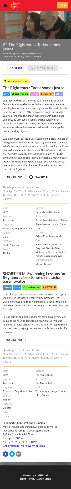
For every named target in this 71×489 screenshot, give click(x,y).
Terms (23, 479)
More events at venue (33, 445)
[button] (5, 454)
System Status (44, 479)
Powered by (28, 475)
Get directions (11, 445)
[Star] (61, 68)
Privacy (31, 479)
